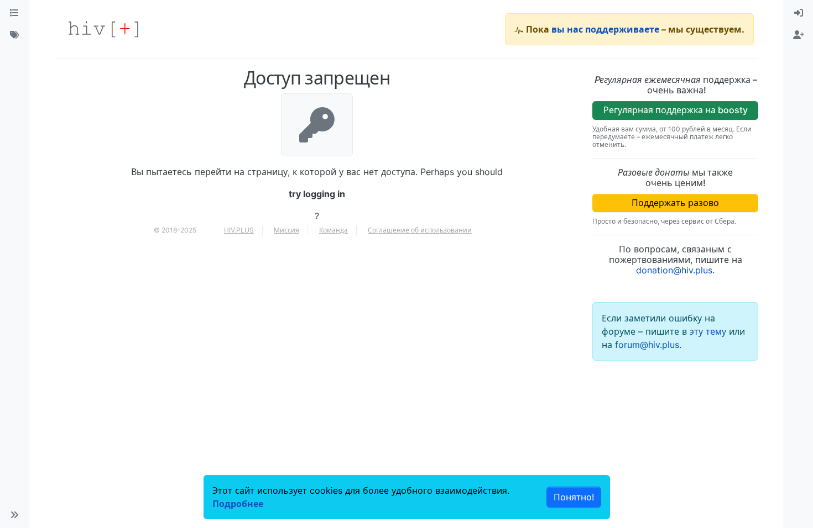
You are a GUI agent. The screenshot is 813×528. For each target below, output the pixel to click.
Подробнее (237, 503)
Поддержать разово (675, 202)
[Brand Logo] (103, 29)
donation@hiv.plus (674, 270)
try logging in (317, 193)
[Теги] (14, 35)
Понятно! (574, 497)
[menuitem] (799, 13)
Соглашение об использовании (420, 230)
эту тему (709, 331)
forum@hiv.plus (647, 344)
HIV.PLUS (239, 230)
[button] (14, 515)
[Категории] (14, 13)
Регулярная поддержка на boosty (675, 109)
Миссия (286, 230)
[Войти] (799, 13)
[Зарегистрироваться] (799, 35)
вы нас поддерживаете (605, 29)
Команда (333, 230)
